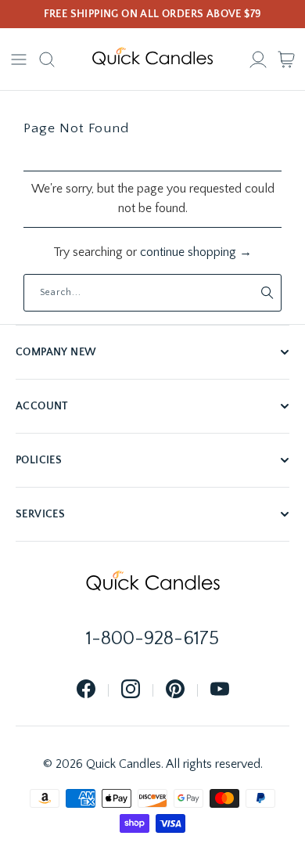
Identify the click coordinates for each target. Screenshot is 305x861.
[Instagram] (130, 690)
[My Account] (258, 59)
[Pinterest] (175, 690)
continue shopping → (196, 252)
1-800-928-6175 (152, 639)
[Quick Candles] (152, 59)
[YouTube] (219, 690)
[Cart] (286, 59)
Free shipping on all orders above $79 (153, 14)
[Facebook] (86, 690)
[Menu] (18, 59)
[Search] (47, 59)
